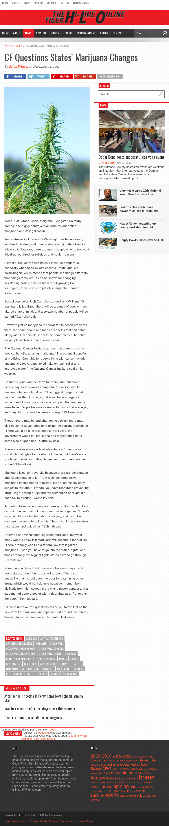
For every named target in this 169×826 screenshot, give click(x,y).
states (54, 674)
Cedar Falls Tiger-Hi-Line (20, 653)
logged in (43, 732)
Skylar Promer (127, 791)
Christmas (124, 769)
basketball (105, 764)
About (16, 3)
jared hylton (137, 782)
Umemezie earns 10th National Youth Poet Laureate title (140, 192)
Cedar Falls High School (20, 648)
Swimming (132, 795)
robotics (101, 791)
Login (53, 729)
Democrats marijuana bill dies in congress (33, 717)
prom (93, 791)
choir (115, 769)
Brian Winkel (18, 66)
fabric (74, 658)
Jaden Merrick (121, 782)
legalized (76, 664)
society (42, 674)
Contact (117, 33)
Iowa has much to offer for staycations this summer (39, 708)
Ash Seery (132, 760)
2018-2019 (101, 756)
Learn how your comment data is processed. (55, 737)
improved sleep (49, 664)
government (13, 664)
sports (112, 794)
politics (149, 787)
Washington (69, 674)
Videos (104, 33)
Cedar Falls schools (51, 648)
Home (5, 3)
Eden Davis (104, 773)
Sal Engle (113, 791)
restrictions (14, 674)
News (27, 3)
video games (147, 795)
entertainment (124, 772)
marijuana (12, 669)
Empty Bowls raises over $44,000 (141, 240)
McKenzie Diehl (107, 163)
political (78, 669)
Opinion (38, 3)
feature (98, 777)
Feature (64, 3)
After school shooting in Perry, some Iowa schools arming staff (43, 698)
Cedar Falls (57, 643)
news (106, 786)
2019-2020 (121, 756)
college (134, 769)
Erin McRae (144, 773)
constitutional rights (20, 658)
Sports (51, 3)
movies (148, 782)
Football (111, 778)
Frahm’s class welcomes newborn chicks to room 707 (138, 208)
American (31, 638)
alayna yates (139, 756)
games (121, 778)
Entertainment (82, 3)
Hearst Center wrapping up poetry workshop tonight (137, 225)
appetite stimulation (19, 643)
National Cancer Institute (38, 669)
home (147, 777)
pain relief (63, 669)
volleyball (95, 799)
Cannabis (40, 643)
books (116, 764)
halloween (131, 778)
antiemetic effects (51, 638)
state (123, 795)
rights (30, 674)
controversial (47, 658)
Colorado (71, 653)
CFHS (107, 768)
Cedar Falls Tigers (50, 653)
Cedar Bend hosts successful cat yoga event (131, 157)
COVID (144, 768)
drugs (63, 658)
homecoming (98, 782)
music (96, 787)
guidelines (30, 664)
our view (137, 787)
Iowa (64, 664)
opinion (121, 786)
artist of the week (116, 760)
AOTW (102, 760)
